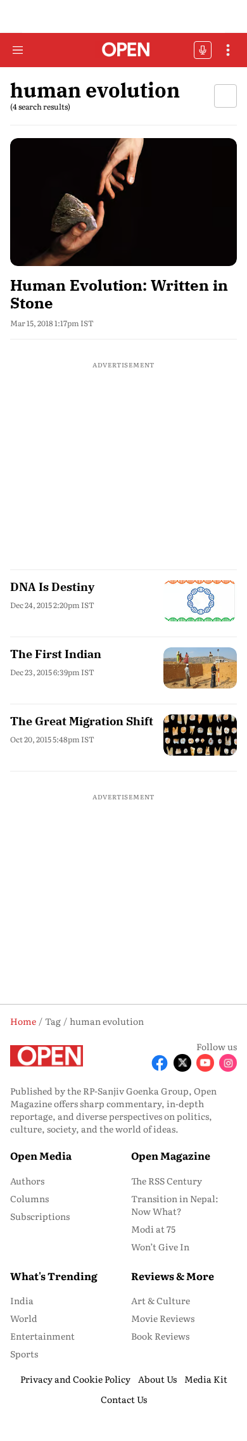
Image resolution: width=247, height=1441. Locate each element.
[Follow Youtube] (205, 1063)
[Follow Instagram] (228, 1063)
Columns (29, 1198)
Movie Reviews (162, 1318)
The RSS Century (166, 1180)
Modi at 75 (153, 1228)
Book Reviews (160, 1336)
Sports (24, 1353)
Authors (27, 1180)
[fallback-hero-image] (123, 201)
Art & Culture (160, 1300)
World (23, 1318)
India (22, 1300)
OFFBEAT (203, 50)
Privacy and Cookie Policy (75, 1379)
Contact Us (124, 1399)
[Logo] (124, 50)
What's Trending (54, 1275)
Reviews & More (172, 1275)
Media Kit (205, 1379)
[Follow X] (182, 1063)
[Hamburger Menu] (17, 50)
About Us (157, 1379)
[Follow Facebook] (159, 1063)
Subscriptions (40, 1216)
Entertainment (42, 1336)
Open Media (41, 1155)
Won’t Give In (160, 1246)
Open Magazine (170, 1155)
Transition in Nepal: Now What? (174, 1204)
